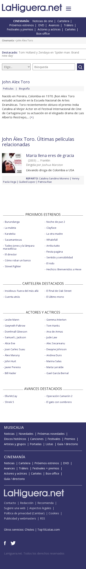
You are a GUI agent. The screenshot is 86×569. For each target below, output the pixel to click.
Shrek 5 (9, 402)
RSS (42, 518)
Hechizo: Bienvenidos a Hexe (63, 269)
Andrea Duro (54, 355)
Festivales (54, 439)
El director (11, 254)
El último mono (55, 297)
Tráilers (68, 25)
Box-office (43, 33)
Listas (49, 444)
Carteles (70, 29)
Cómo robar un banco (18, 260)
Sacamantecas (13, 239)
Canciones (37, 439)
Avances (54, 25)
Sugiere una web (14, 508)
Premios (69, 439)
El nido (50, 263)
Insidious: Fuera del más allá (21, 291)
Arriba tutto (53, 245)
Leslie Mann (12, 319)
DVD (41, 25)
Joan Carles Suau (15, 349)
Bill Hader (10, 373)
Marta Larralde (55, 367)
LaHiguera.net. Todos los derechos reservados (34, 553)
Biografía (24, 88)
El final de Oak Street (58, 291)
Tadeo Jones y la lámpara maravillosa (18, 247)
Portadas (36, 444)
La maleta (10, 228)
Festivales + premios (45, 468)
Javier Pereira (13, 367)
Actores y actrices (49, 29)
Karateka (10, 233)
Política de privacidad (17, 513)
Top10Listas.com (48, 529)
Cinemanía (8, 40)
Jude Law (51, 337)
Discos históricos (15, 439)
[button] (68, 9)
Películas (8, 88)
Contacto (10, 503)
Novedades (26, 434)
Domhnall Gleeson (16, 331)
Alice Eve (10, 343)
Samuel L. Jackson (15, 337)
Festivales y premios (20, 29)
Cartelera (63, 21)
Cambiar (38, 513)
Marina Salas (54, 361)
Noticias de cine (42, 21)
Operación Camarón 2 (59, 396)
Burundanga (12, 222)
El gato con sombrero (59, 402)
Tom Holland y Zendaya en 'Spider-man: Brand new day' (40, 54)
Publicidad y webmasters (20, 518)
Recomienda (45, 503)
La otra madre (54, 233)
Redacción (26, 503)
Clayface (51, 228)
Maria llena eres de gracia (50, 155)
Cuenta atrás (12, 297)
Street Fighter (13, 266)
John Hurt (10, 361)
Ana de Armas (54, 331)
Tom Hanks (53, 325)
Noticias (9, 434)
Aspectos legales (40, 508)
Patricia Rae (45, 182)
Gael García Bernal (57, 373)
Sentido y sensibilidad (59, 257)
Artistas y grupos (15, 444)
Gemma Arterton (56, 319)
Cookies (54, 513)
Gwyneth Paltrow (15, 325)
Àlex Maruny (12, 355)
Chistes (29, 529)
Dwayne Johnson (56, 349)
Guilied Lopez (27, 182)
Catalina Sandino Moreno (54, 178)
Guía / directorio (67, 444)
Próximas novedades (51, 434)
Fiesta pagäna (54, 251)
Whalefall (52, 239)
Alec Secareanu (55, 343)
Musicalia (14, 427)
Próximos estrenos (21, 25)
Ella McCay (11, 396)
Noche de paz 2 (55, 222)
